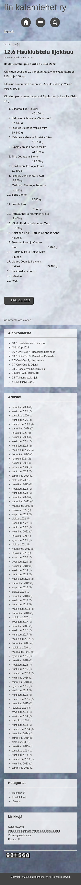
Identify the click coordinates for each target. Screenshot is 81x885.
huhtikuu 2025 (20, 445)
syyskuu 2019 (20, 561)
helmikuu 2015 (20, 703)
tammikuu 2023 (20, 501)
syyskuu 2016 (20, 656)
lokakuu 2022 (19, 510)
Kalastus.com (16, 826)
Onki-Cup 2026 (20, 347)
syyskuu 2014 (20, 711)
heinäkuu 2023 (20, 484)
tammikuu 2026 (20, 428)
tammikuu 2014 (20, 737)
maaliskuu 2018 (21, 608)
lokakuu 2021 (19, 535)
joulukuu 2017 (20, 617)
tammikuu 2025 (20, 454)
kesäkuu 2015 (20, 690)
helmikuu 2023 (20, 497)
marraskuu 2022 (21, 505)
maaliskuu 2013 (21, 759)
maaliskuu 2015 (21, 699)
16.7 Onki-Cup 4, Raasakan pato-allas (33, 351)
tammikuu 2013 (20, 767)
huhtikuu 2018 (20, 604)
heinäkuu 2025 (20, 437)
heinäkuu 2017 (20, 626)
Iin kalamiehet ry (35, 7)
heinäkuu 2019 (20, 566)
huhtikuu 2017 (20, 634)
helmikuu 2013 (20, 763)
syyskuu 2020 (20, 557)
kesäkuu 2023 (20, 488)
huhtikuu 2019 (20, 574)
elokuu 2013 (19, 741)
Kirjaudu (9, 31)
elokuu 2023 (19, 480)
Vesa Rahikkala (14, 57)
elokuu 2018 (19, 591)
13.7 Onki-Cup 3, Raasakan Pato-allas (34, 356)
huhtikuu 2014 (20, 724)
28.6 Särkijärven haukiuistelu (28, 368)
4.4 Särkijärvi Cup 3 (23, 381)
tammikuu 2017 (20, 643)
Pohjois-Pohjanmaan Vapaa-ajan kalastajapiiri (34, 830)
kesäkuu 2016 (20, 664)
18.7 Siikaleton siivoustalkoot (28, 343)
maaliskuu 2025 (21, 449)
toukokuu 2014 (20, 720)
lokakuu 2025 (19, 432)
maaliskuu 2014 (21, 729)
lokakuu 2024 (19, 458)
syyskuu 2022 (20, 514)
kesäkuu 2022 (20, 522)
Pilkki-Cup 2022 (18, 300)
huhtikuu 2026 (20, 419)
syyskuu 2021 (20, 540)
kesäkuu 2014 (20, 716)
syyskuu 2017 (20, 621)
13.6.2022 (30, 57)
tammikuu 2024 (20, 475)
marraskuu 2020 (21, 548)
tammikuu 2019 (20, 583)
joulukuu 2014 (20, 707)
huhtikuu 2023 (20, 492)
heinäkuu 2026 (20, 407)
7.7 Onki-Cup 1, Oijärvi (25, 364)
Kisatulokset (19, 797)
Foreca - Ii (14, 839)
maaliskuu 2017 (21, 638)
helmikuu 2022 (20, 531)
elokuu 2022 (19, 518)
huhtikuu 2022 (20, 527)
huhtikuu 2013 (20, 754)
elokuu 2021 (19, 544)
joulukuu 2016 (20, 647)
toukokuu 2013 (20, 750)
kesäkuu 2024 (20, 467)
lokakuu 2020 (19, 553)
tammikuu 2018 (20, 613)
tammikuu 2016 (20, 682)
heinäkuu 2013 (20, 746)
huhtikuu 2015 (20, 694)
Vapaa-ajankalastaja (19, 835)
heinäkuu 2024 (20, 462)
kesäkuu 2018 (20, 600)
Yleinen (12, 45)
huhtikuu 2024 (20, 471)
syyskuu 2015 (20, 686)
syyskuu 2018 (20, 587)
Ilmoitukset (18, 792)
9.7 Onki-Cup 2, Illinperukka (28, 360)
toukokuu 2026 (20, 415)
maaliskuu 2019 (21, 578)
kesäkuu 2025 (20, 441)
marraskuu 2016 (21, 651)
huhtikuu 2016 (20, 669)
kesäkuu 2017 (20, 630)
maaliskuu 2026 (21, 424)
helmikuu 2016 (20, 677)
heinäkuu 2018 (20, 596)
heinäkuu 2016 (20, 660)
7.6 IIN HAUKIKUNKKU (25, 373)
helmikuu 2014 (20, 733)
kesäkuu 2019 (20, 570)
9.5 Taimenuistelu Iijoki (25, 377)
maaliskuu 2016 (21, 673)
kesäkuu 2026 (20, 411)
